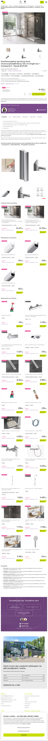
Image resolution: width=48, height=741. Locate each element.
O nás (2, 711)
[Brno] (24, 649)
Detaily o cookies (26, 723)
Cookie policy (27, 703)
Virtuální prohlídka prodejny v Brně (8, 699)
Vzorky (2, 703)
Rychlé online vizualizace (6, 697)
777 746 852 (25, 623)
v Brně (24, 613)
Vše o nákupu (28, 694)
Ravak (6, 73)
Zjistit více (3, 101)
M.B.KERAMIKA (4, 5)
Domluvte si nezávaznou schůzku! (32, 696)
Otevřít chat (24, 626)
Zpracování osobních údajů (30, 701)
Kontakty (27, 707)
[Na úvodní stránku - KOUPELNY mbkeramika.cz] (3, 2)
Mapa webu (27, 705)
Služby (3, 694)
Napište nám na (15, 607)
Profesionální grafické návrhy (7, 696)
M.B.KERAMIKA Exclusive (6, 701)
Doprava (26, 697)
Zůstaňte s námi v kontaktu (32, 711)
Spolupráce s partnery (5, 705)
